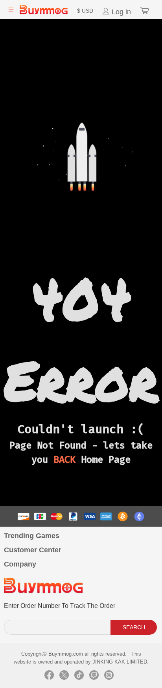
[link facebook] (49, 676)
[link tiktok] (79, 676)
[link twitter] (64, 676)
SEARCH (134, 627)
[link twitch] (94, 676)
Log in (120, 12)
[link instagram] (109, 676)
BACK (64, 459)
